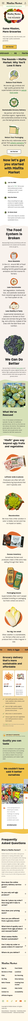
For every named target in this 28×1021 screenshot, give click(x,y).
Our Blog (4, 979)
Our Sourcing (19, 975)
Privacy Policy (13, 1010)
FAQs (3, 975)
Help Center (18, 988)
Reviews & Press (7, 971)
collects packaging (17, 143)
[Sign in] (25, 3)
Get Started (9, 46)
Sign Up (4, 968)
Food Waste (18, 968)
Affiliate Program (7, 995)
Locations (18, 971)
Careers (4, 988)
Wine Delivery (19, 979)
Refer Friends (6, 982)
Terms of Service (5, 1010)
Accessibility (19, 991)
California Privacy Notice (18, 1012)
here (6, 724)
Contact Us (5, 991)
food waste (19, 368)
